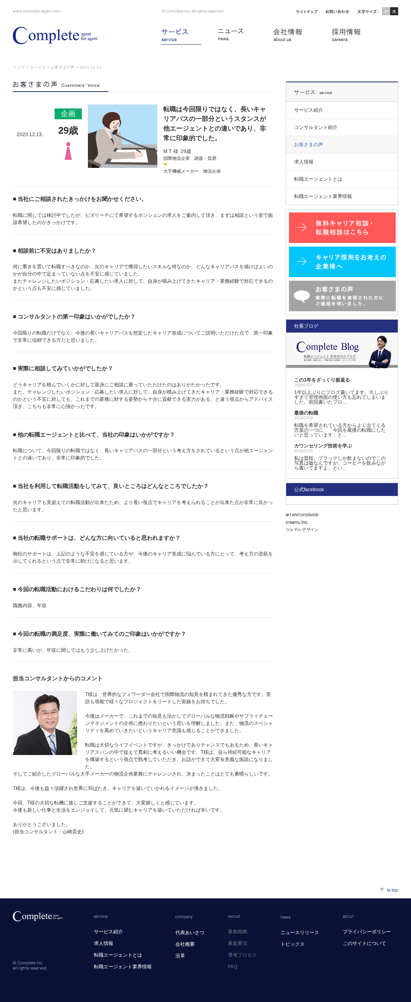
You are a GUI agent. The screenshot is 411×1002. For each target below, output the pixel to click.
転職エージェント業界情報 (323, 196)
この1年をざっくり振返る (322, 380)
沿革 (180, 956)
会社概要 (185, 944)
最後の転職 (306, 413)
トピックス (293, 944)
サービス (38, 67)
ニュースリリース (300, 932)
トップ (19, 67)
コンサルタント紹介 (316, 127)
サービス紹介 (308, 110)
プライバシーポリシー (367, 932)
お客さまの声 (63, 67)
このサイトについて (364, 943)
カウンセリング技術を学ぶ (323, 446)
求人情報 (303, 162)
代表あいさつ (189, 932)
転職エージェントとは (318, 179)
